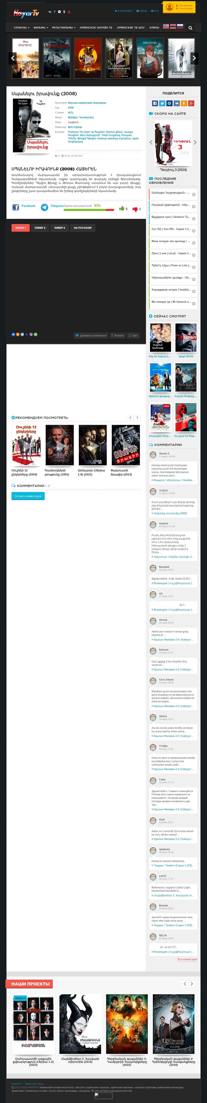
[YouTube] (69, 11)
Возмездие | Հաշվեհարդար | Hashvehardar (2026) (174, 583)
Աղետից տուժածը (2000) (170, 513)
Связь (143, 10)
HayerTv (16, 1083)
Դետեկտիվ (86, 117)
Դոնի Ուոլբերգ (110, 135)
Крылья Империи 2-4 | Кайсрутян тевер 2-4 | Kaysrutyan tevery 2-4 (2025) (174, 639)
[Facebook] (54, 11)
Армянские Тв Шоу (131, 27)
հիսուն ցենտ (114, 132)
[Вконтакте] (50, 11)
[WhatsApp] (35, 334)
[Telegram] (59, 11)
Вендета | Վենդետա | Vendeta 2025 (174, 480)
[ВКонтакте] (13, 334)
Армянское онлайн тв (96, 27)
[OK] (64, 11)
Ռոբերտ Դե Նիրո (79, 132)
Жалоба (119, 335)
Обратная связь (34, 1083)
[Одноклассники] (18, 334)
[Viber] (31, 334)
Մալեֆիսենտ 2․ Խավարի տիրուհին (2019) (174, 895)
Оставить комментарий (28, 496)
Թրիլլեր (73, 117)
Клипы (154, 27)
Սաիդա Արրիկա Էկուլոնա (114, 138)
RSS (156, 10)
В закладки (124, 10)
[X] (27, 334)
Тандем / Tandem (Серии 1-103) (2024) (174, 865)
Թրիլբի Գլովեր (86, 138)
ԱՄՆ (71, 112)
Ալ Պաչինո (98, 132)
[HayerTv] (25, 12)
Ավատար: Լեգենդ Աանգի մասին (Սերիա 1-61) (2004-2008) (174, 556)
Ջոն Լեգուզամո (90, 135)
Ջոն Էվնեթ (75, 127)
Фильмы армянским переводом (87, 102)
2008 (71, 107)
